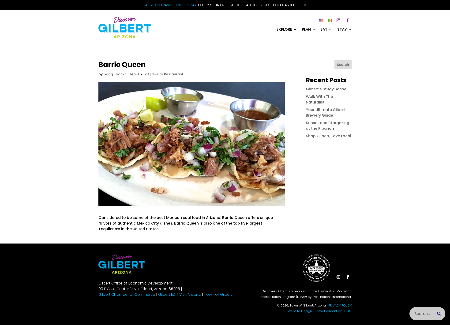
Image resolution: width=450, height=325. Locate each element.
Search (343, 64)
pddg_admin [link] (115, 74)
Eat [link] (324, 30)
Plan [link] (306, 30)
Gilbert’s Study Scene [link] (326, 89)
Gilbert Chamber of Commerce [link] (126, 294)
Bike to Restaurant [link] (167, 74)
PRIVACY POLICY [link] (340, 305)
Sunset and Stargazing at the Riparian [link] (327, 125)
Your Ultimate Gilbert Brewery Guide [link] (326, 112)
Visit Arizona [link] (190, 294)
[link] (124, 37)
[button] (338, 20)
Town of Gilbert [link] (218, 294)
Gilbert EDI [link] (167, 294)
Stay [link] (342, 30)
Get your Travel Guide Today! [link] (170, 5)
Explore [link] (284, 30)
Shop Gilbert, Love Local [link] (328, 136)
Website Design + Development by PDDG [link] (320, 311)
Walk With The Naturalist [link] (319, 99)
